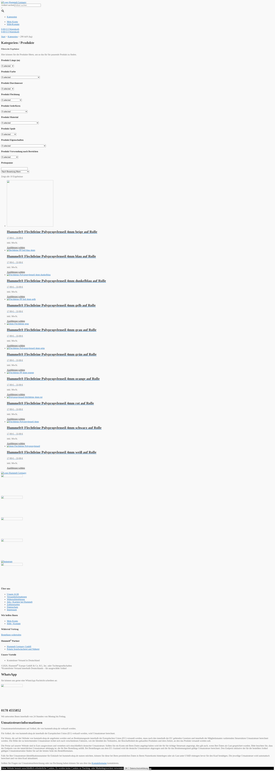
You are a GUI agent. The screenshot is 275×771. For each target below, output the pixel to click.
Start (3, 36)
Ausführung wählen (16, 247)
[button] (11, 635)
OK (126, 768)
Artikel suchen (7, 5)
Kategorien (13, 36)
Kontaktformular (99, 763)
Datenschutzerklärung (139, 768)
